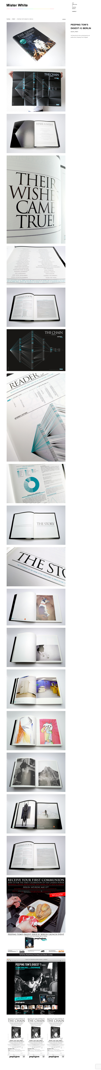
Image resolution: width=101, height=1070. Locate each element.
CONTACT (74, 11)
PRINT (13, 19)
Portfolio (8, 19)
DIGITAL (73, 31)
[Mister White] (38, 6)
